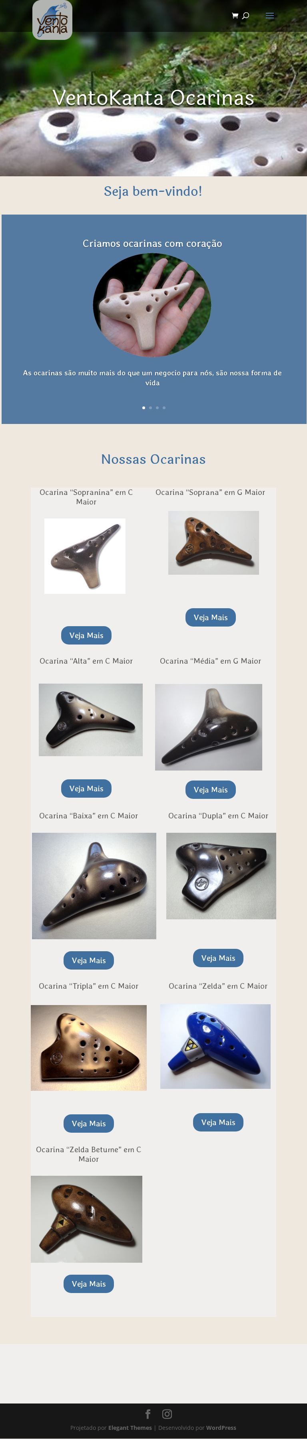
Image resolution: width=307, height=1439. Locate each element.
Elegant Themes (130, 1427)
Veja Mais (86, 635)
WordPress (221, 1427)
